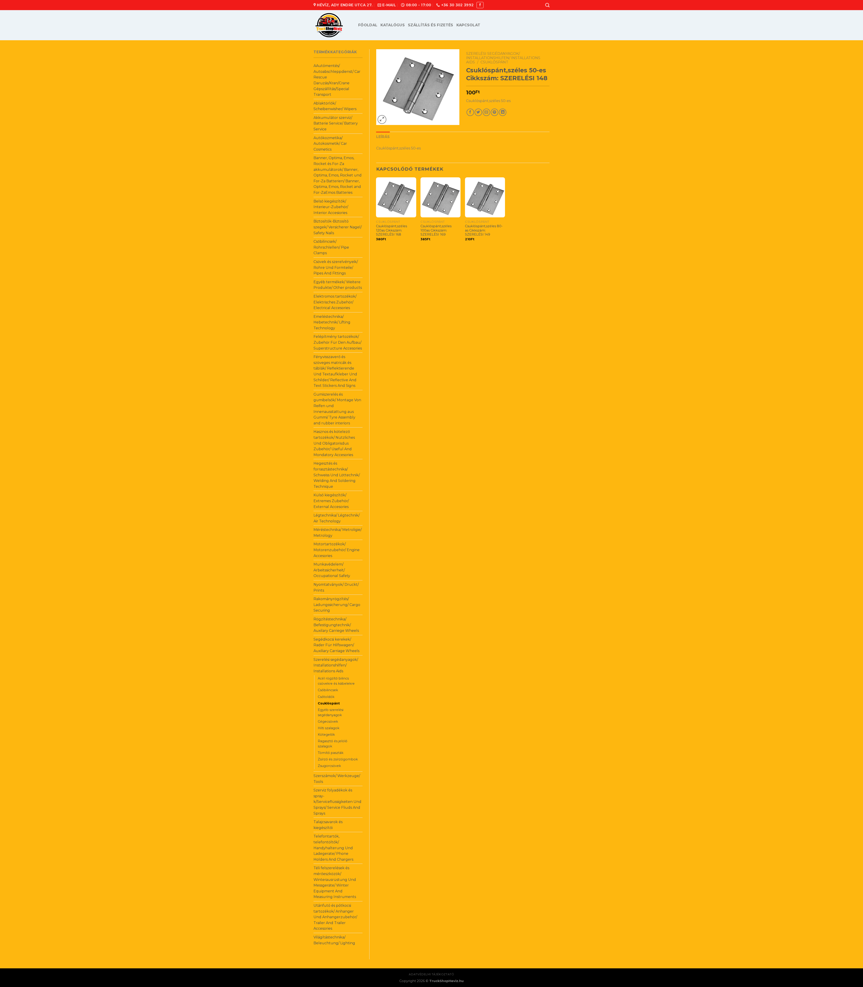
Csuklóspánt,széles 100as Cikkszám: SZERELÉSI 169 (436, 230)
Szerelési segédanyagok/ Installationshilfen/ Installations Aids (336, 665)
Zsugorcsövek (329, 766)
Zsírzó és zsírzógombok (338, 759)
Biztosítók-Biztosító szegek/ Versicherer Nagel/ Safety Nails (338, 227)
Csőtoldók (326, 697)
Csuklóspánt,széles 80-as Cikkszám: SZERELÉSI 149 (484, 230)
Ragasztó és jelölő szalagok (332, 743)
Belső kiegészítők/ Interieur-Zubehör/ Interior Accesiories (331, 207)
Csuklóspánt (329, 703)
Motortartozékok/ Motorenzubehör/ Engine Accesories (337, 550)
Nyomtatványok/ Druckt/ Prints (336, 587)
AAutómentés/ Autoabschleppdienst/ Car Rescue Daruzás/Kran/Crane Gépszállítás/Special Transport (337, 80)
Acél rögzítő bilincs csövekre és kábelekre (336, 681)
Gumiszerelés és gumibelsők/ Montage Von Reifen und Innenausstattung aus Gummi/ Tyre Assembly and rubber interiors (337, 408)
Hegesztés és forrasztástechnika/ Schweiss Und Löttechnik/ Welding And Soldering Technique (337, 474)
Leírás (383, 137)
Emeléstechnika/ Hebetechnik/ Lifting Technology (332, 322)
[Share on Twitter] (478, 112)
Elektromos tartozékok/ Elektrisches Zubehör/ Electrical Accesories (335, 302)
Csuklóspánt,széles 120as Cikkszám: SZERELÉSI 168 (391, 230)
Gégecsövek (328, 722)
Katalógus (392, 25)
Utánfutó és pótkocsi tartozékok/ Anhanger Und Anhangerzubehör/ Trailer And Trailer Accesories (335, 917)
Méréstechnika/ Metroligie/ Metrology (338, 533)
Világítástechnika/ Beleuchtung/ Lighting (334, 940)
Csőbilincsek (328, 690)
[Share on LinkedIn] (502, 112)
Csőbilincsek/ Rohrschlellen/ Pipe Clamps (331, 247)
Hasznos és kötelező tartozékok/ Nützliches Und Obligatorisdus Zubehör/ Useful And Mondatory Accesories (334, 443)
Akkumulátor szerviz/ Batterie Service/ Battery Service (336, 123)
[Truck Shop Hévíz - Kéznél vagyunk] (332, 25)
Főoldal (367, 25)
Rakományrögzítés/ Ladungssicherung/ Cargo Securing (337, 605)
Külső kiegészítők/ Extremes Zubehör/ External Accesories (331, 501)
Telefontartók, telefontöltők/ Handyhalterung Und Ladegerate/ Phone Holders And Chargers (333, 847)
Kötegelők (326, 735)
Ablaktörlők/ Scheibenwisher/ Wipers (335, 106)
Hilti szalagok (328, 728)
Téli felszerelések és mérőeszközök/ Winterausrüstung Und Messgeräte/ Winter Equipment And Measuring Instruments (335, 882)
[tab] (383, 137)
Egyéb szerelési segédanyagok (330, 712)
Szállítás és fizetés (430, 25)
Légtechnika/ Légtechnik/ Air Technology (337, 518)
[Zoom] (382, 119)
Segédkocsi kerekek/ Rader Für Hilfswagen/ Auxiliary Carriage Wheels (336, 645)
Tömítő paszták (330, 753)
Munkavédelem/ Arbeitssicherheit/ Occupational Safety (332, 570)
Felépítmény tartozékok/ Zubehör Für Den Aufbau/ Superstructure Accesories (338, 342)
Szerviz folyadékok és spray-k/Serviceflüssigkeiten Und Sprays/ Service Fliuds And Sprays (337, 801)
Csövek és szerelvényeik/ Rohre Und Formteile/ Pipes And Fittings (336, 267)
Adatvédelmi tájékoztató (431, 974)
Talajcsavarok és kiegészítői (328, 825)
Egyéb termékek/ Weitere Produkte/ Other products (338, 285)
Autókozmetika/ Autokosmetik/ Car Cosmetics (330, 144)
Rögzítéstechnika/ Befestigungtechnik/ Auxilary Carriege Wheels (336, 625)
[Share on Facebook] (470, 112)
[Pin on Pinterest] (494, 112)
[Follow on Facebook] (480, 5)
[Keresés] (547, 5)
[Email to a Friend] (486, 112)
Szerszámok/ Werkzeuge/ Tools (337, 779)
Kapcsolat (468, 25)
